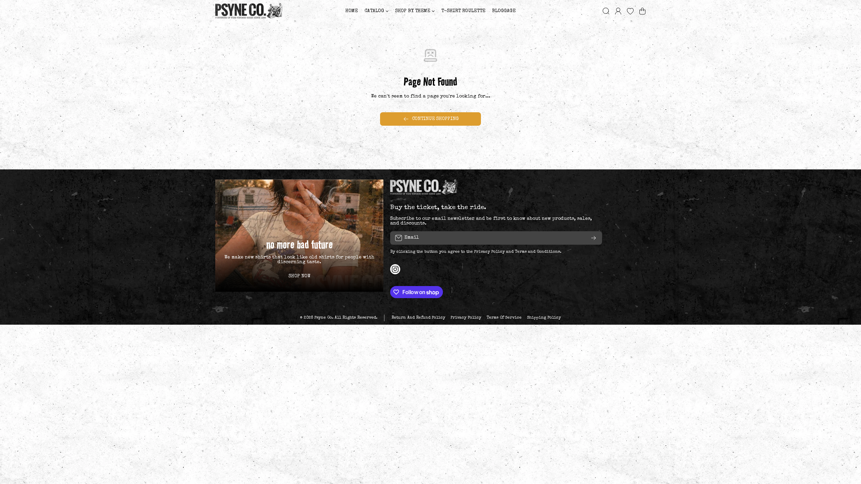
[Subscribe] (593, 238)
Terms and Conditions (537, 252)
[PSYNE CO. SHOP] (249, 10)
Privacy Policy (489, 252)
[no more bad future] (299, 235)
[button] (642, 11)
